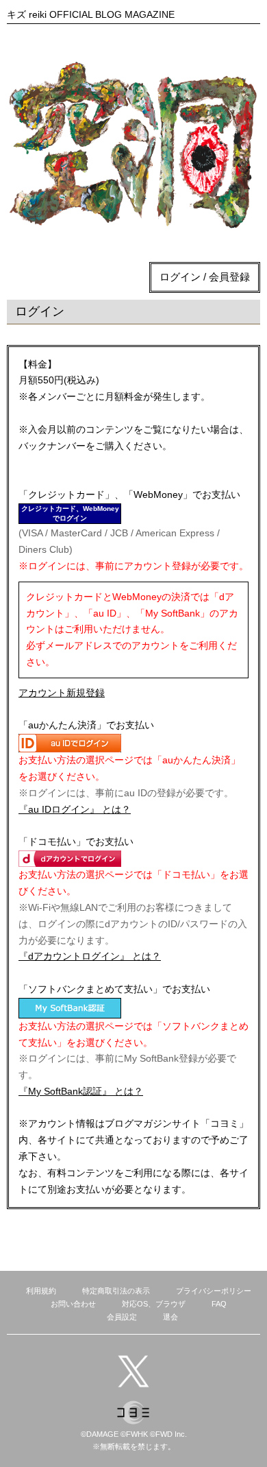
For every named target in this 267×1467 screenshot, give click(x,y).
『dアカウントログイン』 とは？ (89, 956)
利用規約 (41, 1291)
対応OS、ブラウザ (154, 1304)
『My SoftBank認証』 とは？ (80, 1091)
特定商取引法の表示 (116, 1291)
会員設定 (122, 1317)
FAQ (219, 1304)
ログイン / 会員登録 (205, 277)
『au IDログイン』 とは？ (74, 809)
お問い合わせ (73, 1304)
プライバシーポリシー (213, 1291)
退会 (170, 1317)
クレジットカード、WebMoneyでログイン (70, 513)
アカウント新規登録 (61, 692)
